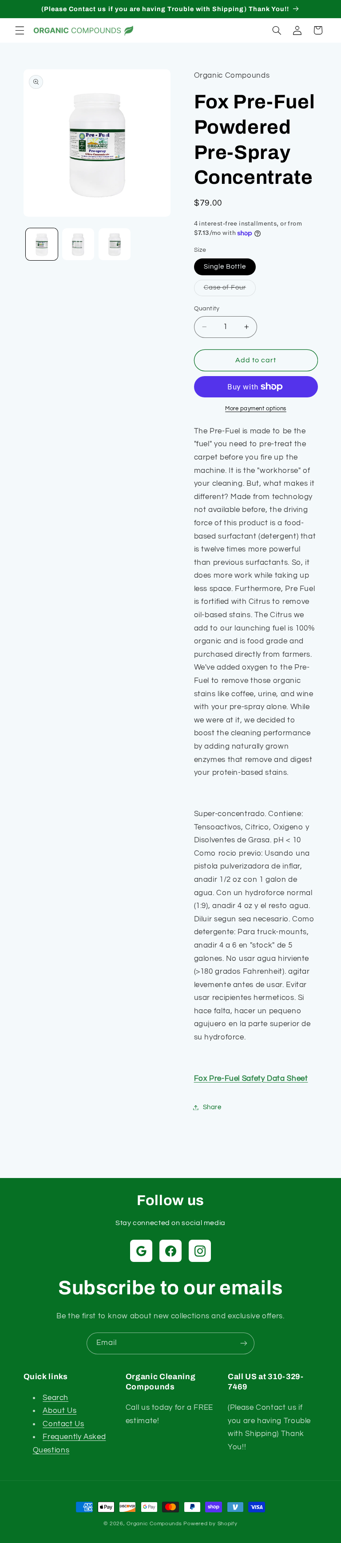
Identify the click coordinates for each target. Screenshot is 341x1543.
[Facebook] (170, 1251)
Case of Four (230, 290)
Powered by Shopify (210, 1523)
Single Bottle (225, 266)
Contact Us (63, 1424)
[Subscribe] (244, 1343)
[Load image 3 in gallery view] (115, 244)
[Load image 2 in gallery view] (78, 244)
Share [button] (212, 1107)
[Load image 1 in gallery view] (42, 244)
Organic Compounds (154, 1523)
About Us (59, 1411)
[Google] (141, 1251)
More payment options (255, 409)
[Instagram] (200, 1251)
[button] (19, 30)
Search (55, 1398)
